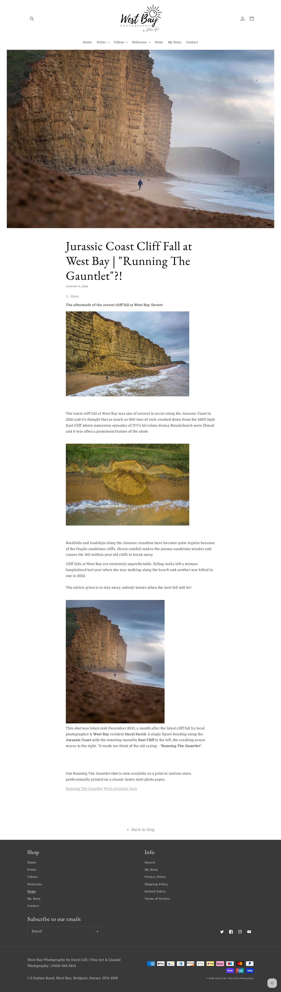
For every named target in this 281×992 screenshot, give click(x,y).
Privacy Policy (155, 876)
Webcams (34, 884)
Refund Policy (155, 891)
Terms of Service (157, 898)
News (31, 891)
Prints (31, 869)
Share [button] (75, 296)
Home (31, 862)
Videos (32, 876)
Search (150, 862)
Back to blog (143, 830)
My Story (34, 898)
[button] (31, 18)
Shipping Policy (156, 884)
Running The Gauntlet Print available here (101, 789)
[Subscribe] (96, 931)
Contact (33, 905)
